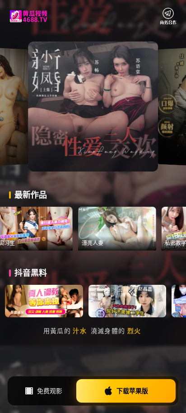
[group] (39, 229)
